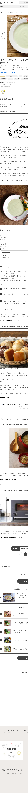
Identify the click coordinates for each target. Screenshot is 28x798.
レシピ (16, 730)
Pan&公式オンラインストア (7, 397)
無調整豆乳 (3, 239)
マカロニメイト (16, 733)
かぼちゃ (17, 6)
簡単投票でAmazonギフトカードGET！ (10, 72)
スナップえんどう (6, 252)
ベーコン (4, 253)
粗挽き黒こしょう (6, 257)
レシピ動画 (23, 730)
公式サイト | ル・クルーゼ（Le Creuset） (11, 485)
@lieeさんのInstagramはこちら (8, 320)
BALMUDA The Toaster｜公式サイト (10, 537)
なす (8, 6)
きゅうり (22, 6)
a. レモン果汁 (3, 244)
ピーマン (12, 6)
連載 (9, 733)
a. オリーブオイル (5, 246)
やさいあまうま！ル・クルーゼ (8, 479)
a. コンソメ (3, 242)
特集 (5, 733)
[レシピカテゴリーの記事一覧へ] (2, 76)
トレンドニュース (8, 730)
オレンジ (4, 255)
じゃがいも (3, 237)
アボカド (2, 235)
